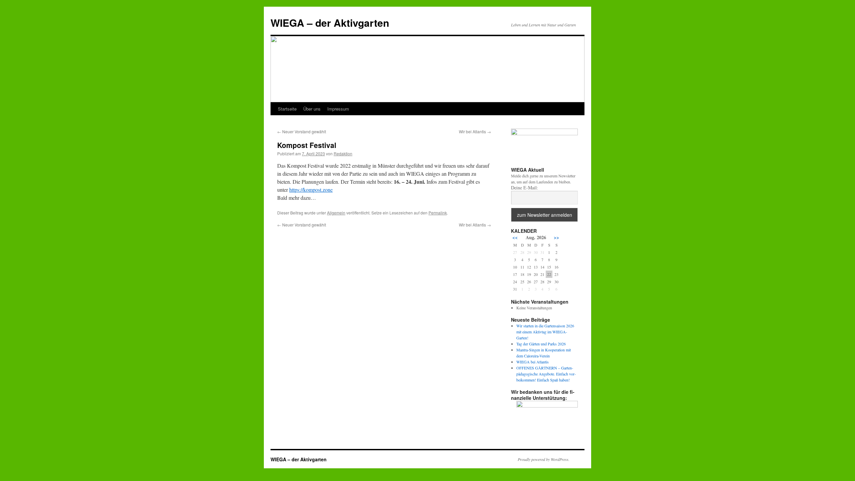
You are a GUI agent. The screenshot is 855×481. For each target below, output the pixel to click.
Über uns (312, 109)
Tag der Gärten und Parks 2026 (541, 343)
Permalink (438, 212)
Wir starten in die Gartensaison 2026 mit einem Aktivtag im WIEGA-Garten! (545, 331)
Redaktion (343, 153)
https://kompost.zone (311, 189)
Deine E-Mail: (524, 188)
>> (556, 237)
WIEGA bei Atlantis (532, 361)
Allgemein (336, 212)
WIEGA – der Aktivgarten (330, 22)
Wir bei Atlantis (475, 131)
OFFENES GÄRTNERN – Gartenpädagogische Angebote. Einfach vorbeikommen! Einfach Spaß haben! (546, 373)
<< (515, 237)
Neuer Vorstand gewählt (301, 131)
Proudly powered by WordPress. (543, 459)
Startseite (287, 109)
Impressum (338, 109)
